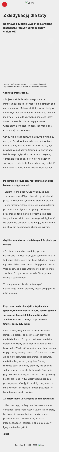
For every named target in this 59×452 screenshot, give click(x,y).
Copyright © (20, 445)
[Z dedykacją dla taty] (51, 41)
